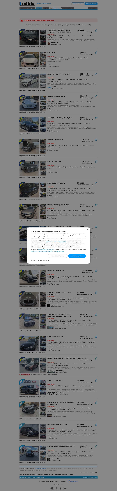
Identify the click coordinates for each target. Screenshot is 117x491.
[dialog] (58, 245)
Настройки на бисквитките (39, 251)
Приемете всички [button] (77, 256)
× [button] (87, 229)
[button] (40, 260)
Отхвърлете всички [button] (57, 256)
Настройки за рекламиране (46, 250)
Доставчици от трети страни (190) (56, 242)
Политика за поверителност (55, 251)
